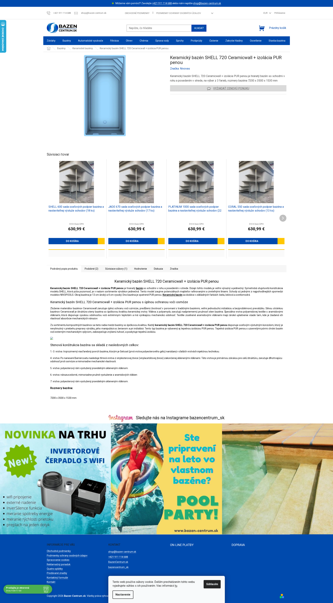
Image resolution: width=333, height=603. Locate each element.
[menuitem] (51, 40)
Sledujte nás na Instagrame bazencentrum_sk (180, 417)
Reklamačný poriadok (58, 564)
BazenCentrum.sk (118, 562)
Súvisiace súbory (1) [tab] (116, 268)
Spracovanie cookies (58, 560)
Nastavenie (122, 594)
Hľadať (199, 28)
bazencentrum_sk (118, 567)
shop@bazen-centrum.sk (207, 3)
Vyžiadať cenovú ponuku (231, 88)
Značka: (180, 68)
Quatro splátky (55, 568)
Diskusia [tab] (158, 268)
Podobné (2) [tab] (91, 268)
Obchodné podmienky (137, 13)
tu (176, 585)
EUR (265, 13)
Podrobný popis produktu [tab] (64, 268)
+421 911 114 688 (162, 3)
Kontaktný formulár (57, 577)
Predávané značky (57, 573)
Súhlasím (212, 584)
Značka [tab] (174, 268)
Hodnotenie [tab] (140, 268)
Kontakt (51, 582)
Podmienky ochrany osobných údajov (178, 13)
